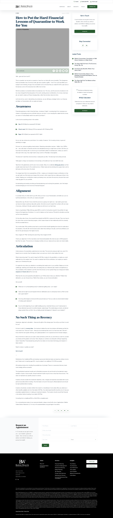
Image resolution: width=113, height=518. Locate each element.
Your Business (73, 465)
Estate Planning (58, 469)
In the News (73, 475)
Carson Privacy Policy (20, 511)
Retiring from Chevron (60, 475)
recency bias (29, 328)
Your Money (73, 463)
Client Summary (91, 466)
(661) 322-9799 (85, 1)
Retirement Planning (60, 467)
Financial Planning (59, 463)
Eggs (19, 134)
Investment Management (61, 465)
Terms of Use (26, 511)
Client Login (94, 1)
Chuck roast (21, 129)
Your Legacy (73, 469)
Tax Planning (58, 471)
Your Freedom (73, 471)
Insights (76, 6)
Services (62, 6)
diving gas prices (59, 165)
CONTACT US (92, 6)
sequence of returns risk (22, 271)
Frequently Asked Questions (44, 466)
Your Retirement (74, 467)
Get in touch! (19, 351)
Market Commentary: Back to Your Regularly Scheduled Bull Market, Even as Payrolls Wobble (86, 75)
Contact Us (84, 31)
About (69, 6)
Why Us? (42, 463)
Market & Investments (75, 473)
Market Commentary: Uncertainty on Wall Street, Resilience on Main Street (86, 59)
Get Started (84, 110)
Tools (83, 6)
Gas (19, 124)
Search (76, 1)
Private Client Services (60, 473)
